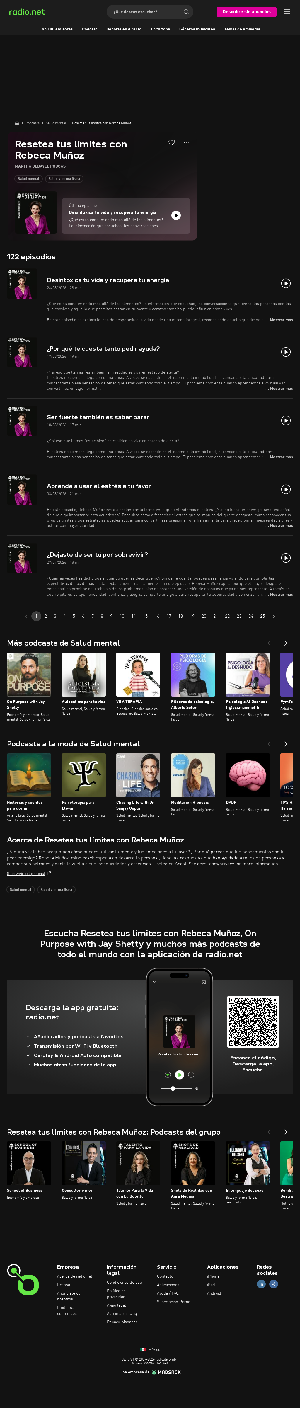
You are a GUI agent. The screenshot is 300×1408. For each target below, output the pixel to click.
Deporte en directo (124, 29)
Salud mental (28, 179)
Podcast (89, 29)
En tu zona (160, 29)
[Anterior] (269, 641)
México (153, 1350)
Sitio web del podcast (26, 874)
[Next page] (274, 616)
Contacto (165, 1276)
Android (214, 1293)
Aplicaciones (168, 1285)
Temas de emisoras (242, 29)
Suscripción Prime (173, 1302)
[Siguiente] (286, 641)
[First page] (14, 616)
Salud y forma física (64, 179)
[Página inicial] (17, 123)
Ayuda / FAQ (168, 1293)
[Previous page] (25, 616)
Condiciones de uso (124, 1283)
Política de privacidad (116, 1294)
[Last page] (286, 616)
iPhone (213, 1276)
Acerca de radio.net (74, 1276)
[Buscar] (186, 11)
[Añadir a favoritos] (171, 142)
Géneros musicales (197, 29)
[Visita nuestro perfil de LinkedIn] (261, 1284)
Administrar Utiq (122, 1314)
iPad (211, 1285)
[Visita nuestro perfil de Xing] (273, 1284)
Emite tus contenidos (67, 1311)
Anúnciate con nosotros (70, 1296)
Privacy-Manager (122, 1322)
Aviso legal (116, 1305)
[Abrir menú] (287, 11)
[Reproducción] (176, 215)
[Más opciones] (186, 142)
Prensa (63, 1285)
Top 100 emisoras (56, 29)
